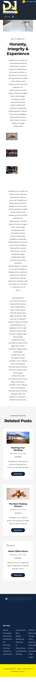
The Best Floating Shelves (18, 505)
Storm (22, 671)
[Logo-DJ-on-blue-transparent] (10, 2)
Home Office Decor (18, 551)
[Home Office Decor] (11, 546)
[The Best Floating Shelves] (18, 489)
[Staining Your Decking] (18, 433)
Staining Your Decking (18, 449)
